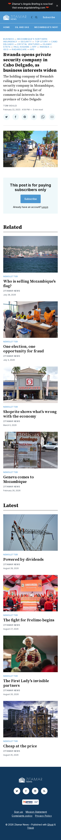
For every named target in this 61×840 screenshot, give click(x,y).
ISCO (6, 49)
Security (26, 41)
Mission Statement (36, 811)
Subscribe (49, 17)
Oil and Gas (22, 27)
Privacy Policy (43, 815)
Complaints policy (22, 815)
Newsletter (10, 276)
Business (8, 39)
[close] (57, 5)
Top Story (41, 41)
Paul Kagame (21, 47)
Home (6, 27)
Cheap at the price (20, 746)
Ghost (50, 824)
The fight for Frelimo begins (28, 620)
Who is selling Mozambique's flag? (29, 283)
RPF (34, 47)
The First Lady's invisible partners (26, 683)
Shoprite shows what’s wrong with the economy (30, 414)
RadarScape (19, 49)
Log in (45, 207)
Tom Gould (10, 105)
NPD (32, 49)
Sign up (18, 811)
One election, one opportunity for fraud (23, 349)
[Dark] (32, 17)
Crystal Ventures (28, 44)
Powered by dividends (23, 559)
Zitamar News (11, 291)
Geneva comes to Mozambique (18, 479)
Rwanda (44, 47)
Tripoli (30, 827)
